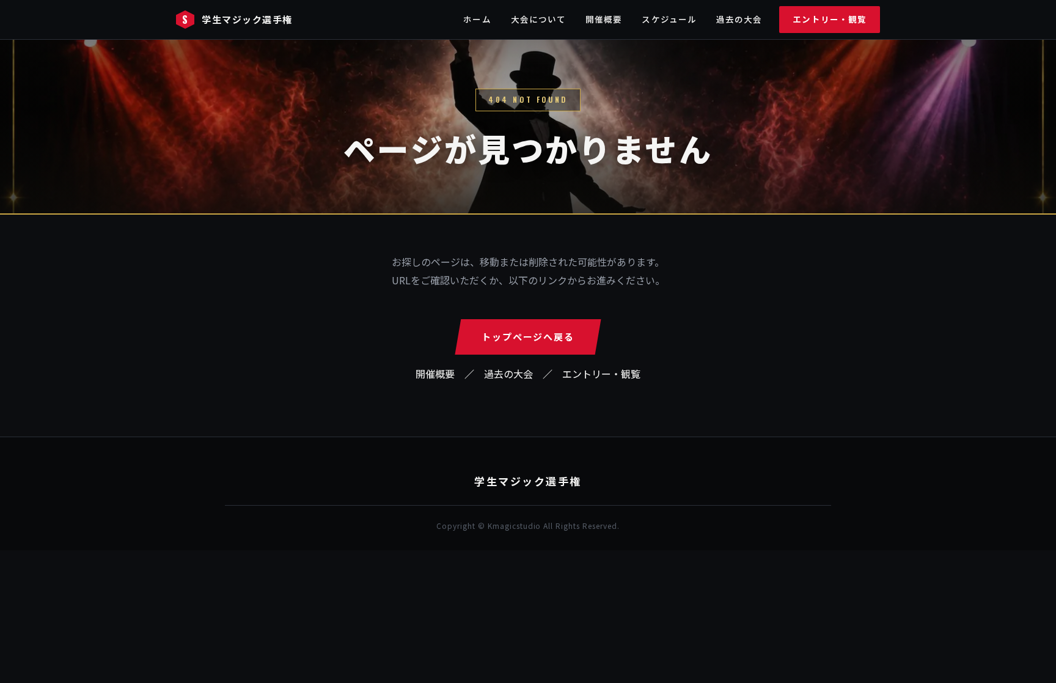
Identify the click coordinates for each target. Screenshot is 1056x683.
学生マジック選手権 (237, 19)
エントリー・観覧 (830, 19)
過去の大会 (739, 19)
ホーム (477, 19)
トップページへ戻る (528, 336)
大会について (538, 19)
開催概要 (603, 19)
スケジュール (669, 19)
